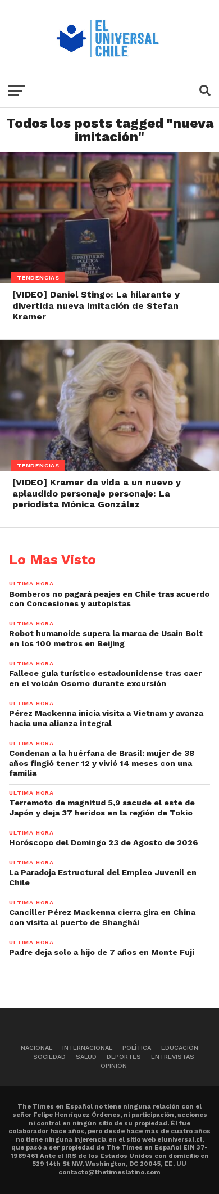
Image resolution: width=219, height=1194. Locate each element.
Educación (179, 1048)
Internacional (87, 1048)
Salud (86, 1057)
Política (136, 1048)
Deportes (124, 1057)
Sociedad (49, 1057)
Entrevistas (172, 1057)
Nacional (36, 1048)
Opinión (114, 1066)
